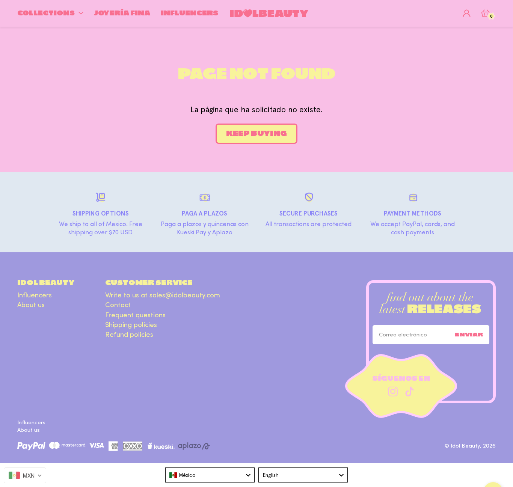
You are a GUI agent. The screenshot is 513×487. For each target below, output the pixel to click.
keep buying (256, 133)
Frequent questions (135, 315)
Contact (118, 305)
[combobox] (210, 474)
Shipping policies (131, 325)
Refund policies (129, 335)
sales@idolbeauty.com (184, 295)
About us (31, 305)
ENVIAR (469, 334)
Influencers (34, 295)
